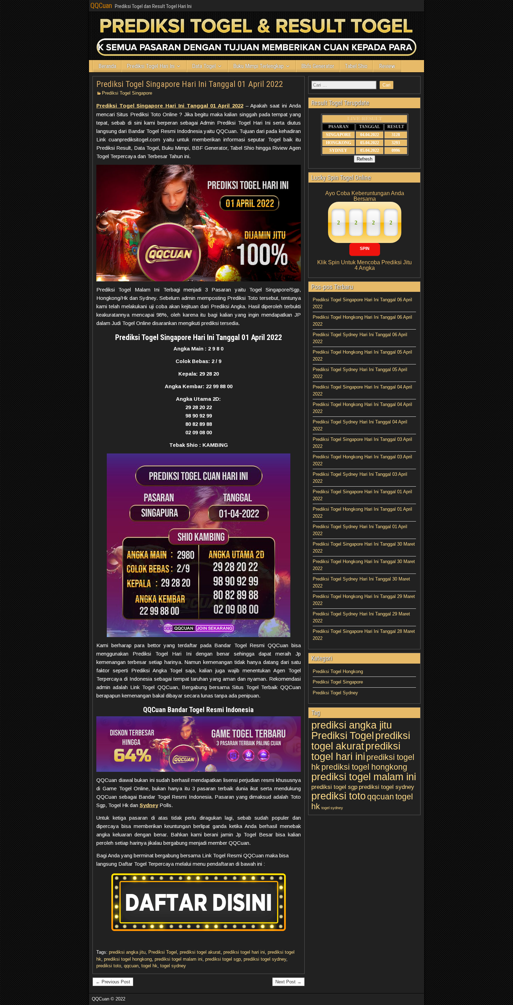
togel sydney (173, 965)
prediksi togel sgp (223, 959)
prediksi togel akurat (200, 952)
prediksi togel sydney (265, 959)
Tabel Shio (356, 66)
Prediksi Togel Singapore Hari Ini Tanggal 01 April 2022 (189, 84)
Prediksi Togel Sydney (335, 692)
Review (387, 66)
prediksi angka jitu (127, 952)
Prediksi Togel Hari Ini (150, 66)
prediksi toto (108, 965)
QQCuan (101, 5)
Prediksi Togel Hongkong (338, 671)
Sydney (149, 805)
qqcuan (131, 965)
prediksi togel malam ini (178, 959)
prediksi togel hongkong (128, 959)
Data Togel (204, 66)
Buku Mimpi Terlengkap (258, 66)
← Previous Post (113, 981)
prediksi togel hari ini (244, 952)
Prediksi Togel (162, 952)
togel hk (149, 965)
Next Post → (288, 981)
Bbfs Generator (317, 66)
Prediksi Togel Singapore (127, 93)
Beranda (107, 66)
